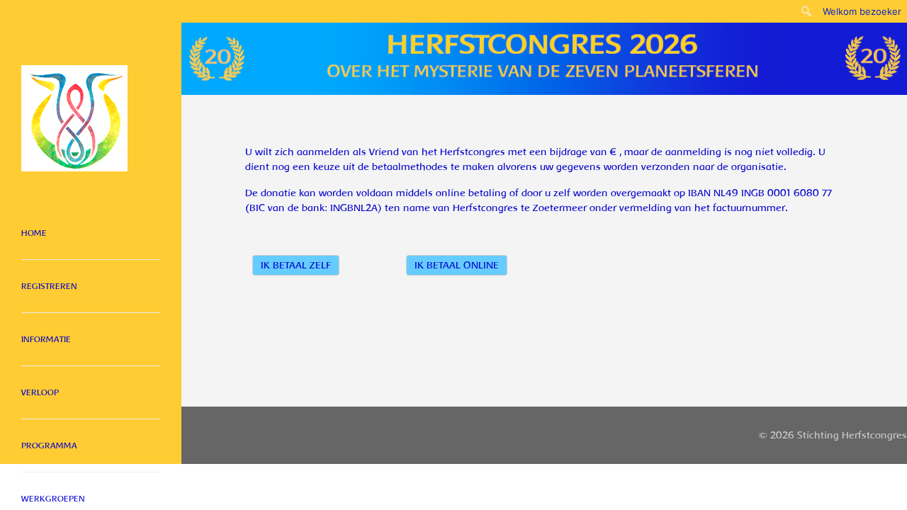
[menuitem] (807, 11)
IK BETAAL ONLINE (457, 265)
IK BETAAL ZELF (296, 265)
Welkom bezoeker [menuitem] (862, 11)
